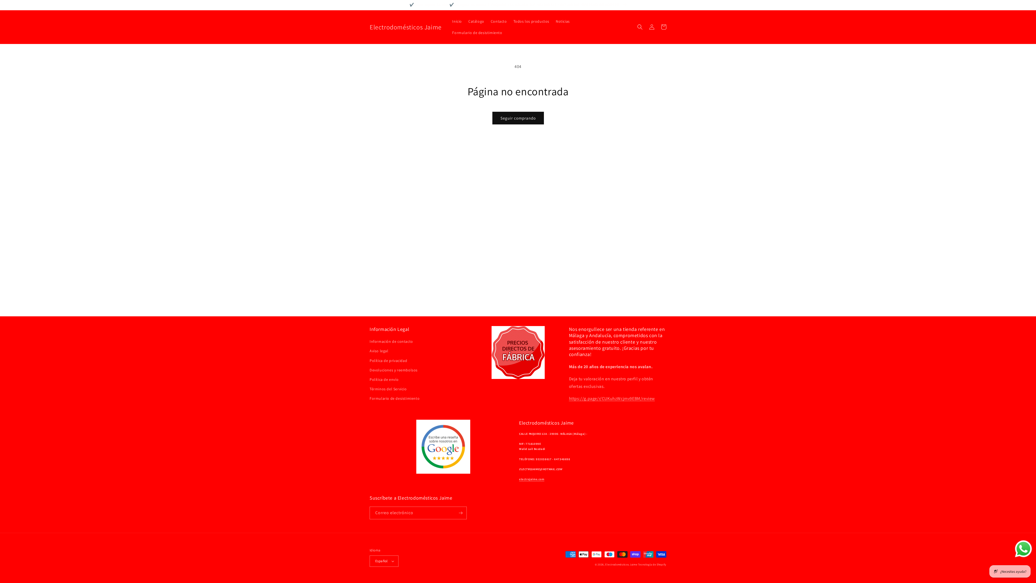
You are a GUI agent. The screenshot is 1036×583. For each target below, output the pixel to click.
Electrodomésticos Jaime (621, 564)
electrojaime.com (531, 479)
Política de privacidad (388, 360)
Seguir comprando (518, 118)
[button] (640, 27)
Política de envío (384, 379)
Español (381, 561)
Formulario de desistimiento (395, 398)
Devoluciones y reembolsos (394, 370)
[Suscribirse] (460, 513)
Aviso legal (379, 350)
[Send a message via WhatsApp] (1023, 549)
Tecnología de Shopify (652, 564)
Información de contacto (391, 341)
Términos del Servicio (388, 389)
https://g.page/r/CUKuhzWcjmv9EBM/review (612, 398)
